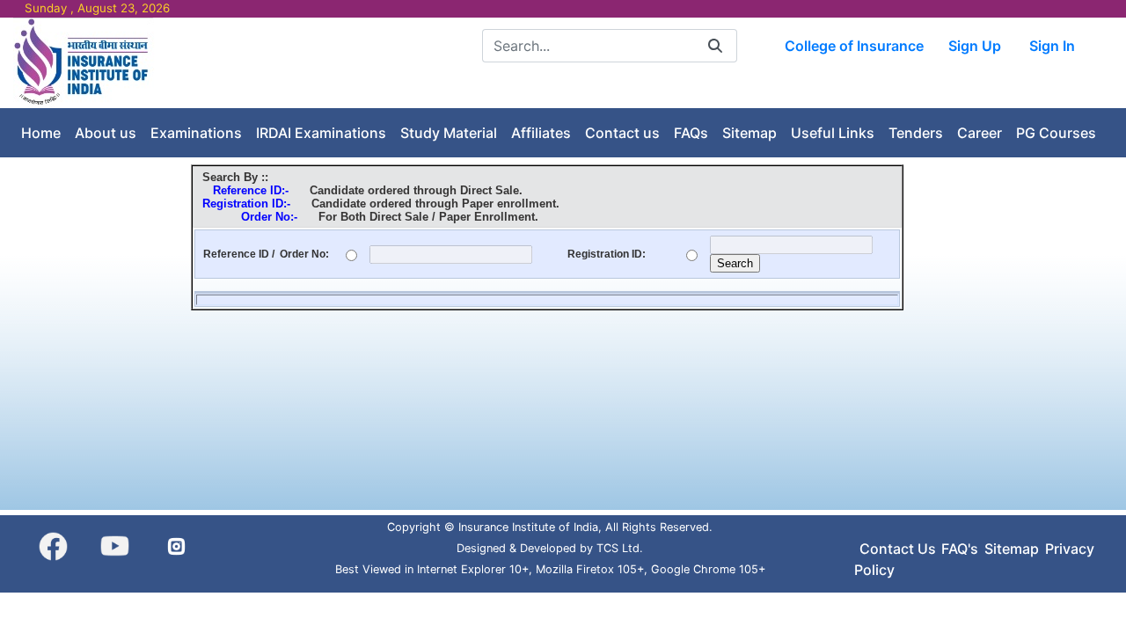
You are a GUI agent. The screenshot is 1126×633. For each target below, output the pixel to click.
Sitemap (1011, 548)
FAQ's (959, 548)
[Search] (715, 45)
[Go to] (84, 61)
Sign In (1052, 46)
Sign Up (974, 46)
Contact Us (897, 548)
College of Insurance (854, 46)
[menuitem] (41, 132)
